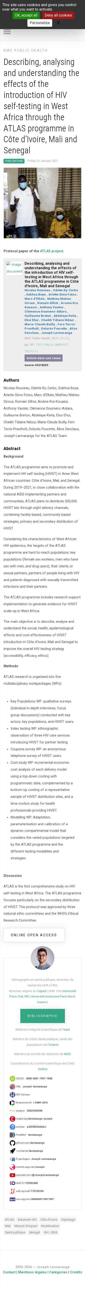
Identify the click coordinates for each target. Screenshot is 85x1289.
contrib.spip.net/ (30, 1167)
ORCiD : (33, 1078)
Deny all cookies (58, 15)
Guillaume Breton (38, 316)
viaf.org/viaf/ (29, 1191)
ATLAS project (51, 251)
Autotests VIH (27, 1219)
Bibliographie (43, 1016)
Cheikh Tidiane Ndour (57, 320)
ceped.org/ (33, 1118)
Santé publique (15, 1232)
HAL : (31, 1086)
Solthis (42, 1069)
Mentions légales (32, 1272)
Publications (14, 161)
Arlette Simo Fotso (62, 294)
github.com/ (30, 1142)
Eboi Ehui (31, 320)
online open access (34, 935)
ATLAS (9, 1219)
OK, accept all (26, 15)
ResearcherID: (31, 1102)
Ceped (41, 991)
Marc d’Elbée (35, 298)
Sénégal (34, 1232)
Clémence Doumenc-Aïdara (46, 311)
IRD (27, 996)
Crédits (76, 1272)
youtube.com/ (37, 1175)
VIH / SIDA (50, 1232)
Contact (9, 1272)
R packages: (35, 1159)
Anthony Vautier (52, 307)
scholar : (30, 1126)
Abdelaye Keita (65, 316)
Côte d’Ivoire (48, 1219)
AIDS (67, 1054)
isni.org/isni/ (34, 1199)
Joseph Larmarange (56, 333)
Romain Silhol (47, 303)
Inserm (42, 1002)
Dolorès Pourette (54, 328)
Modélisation (50, 1226)
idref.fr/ (26, 1183)
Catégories (58, 1272)
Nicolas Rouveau (37, 290)
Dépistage (68, 1219)
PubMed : (28, 1134)
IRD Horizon (22, 1094)
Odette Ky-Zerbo (65, 290)
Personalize (40, 23)
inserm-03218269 (36, 365)
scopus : (28, 1110)
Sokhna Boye (36, 294)
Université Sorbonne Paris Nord (52, 996)
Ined (67, 1029)
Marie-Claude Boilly (40, 324)
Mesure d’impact (25, 1226)
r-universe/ (29, 1150)
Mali (8, 1226)
